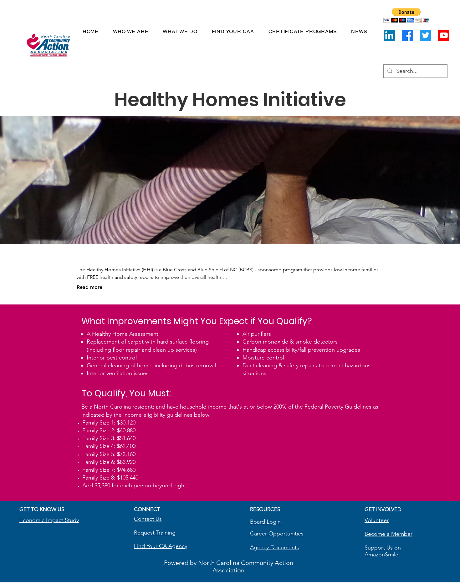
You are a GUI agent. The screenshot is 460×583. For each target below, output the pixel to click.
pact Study (65, 520)
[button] (406, 15)
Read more (89, 287)
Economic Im (35, 520)
